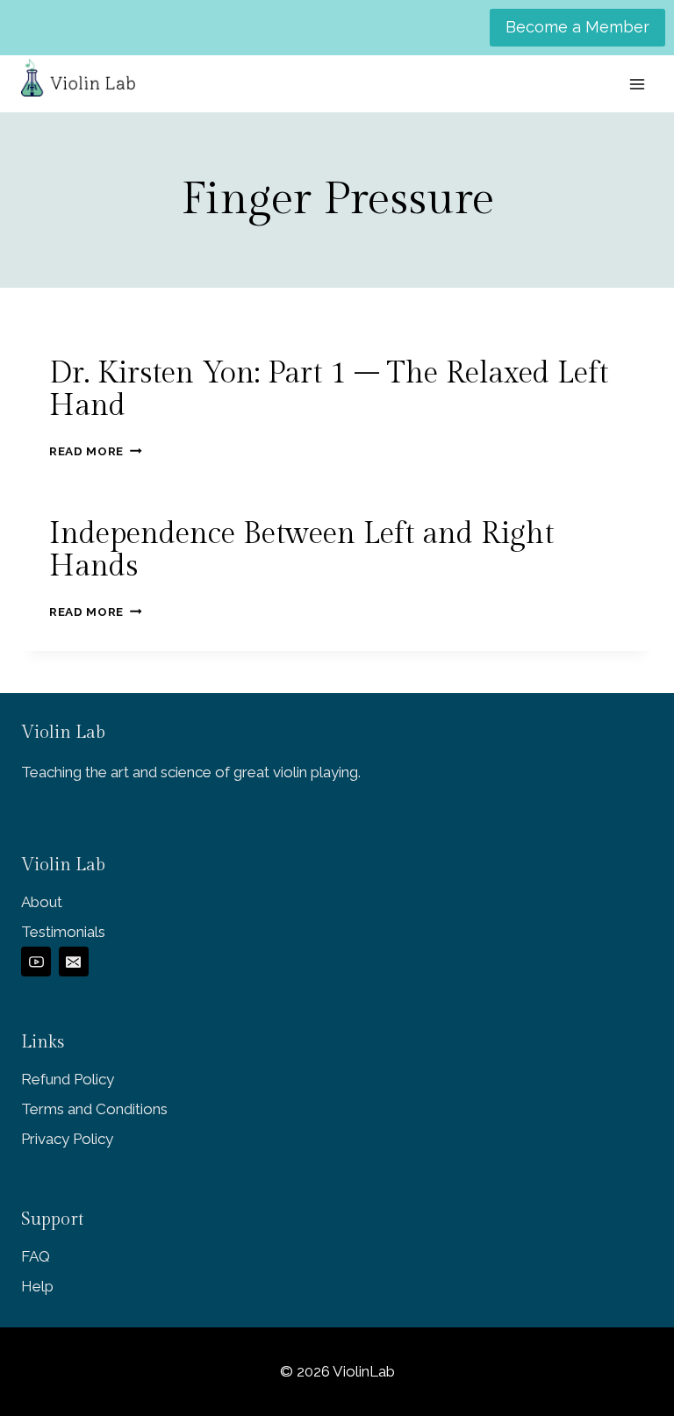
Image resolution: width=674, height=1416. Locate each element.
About (41, 902)
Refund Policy (67, 1079)
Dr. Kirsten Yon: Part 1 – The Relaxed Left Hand (328, 390)
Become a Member (577, 27)
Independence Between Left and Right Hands (301, 550)
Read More (95, 451)
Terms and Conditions (94, 1109)
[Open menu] (636, 83)
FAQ (35, 1256)
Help (37, 1286)
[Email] (74, 961)
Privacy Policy (67, 1139)
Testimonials (63, 931)
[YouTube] (36, 961)
